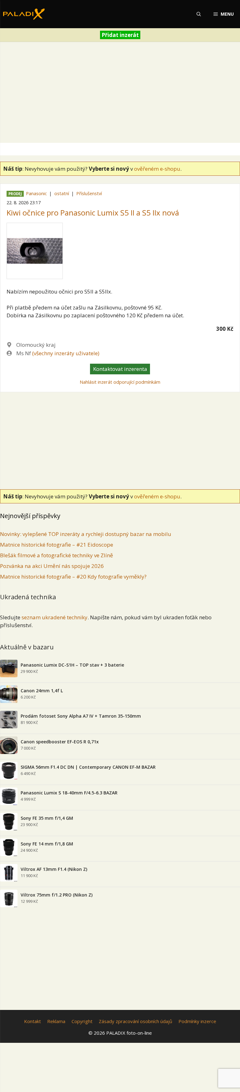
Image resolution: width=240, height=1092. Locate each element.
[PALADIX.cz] (24, 14)
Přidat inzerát (120, 35)
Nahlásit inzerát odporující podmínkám (120, 382)
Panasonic (36, 193)
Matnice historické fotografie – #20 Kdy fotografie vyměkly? (73, 576)
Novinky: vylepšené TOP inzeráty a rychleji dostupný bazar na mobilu (85, 534)
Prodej (15, 193)
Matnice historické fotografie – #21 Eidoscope (56, 544)
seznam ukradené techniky (55, 617)
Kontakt (32, 1021)
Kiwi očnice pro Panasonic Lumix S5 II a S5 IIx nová (93, 212)
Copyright (82, 1021)
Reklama (56, 1021)
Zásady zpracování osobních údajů (135, 1021)
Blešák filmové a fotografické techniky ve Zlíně (56, 555)
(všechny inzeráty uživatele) (65, 353)
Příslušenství (89, 193)
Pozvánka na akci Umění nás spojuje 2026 (52, 565)
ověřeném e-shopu (157, 168)
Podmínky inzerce (197, 1021)
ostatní (61, 193)
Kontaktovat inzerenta (120, 368)
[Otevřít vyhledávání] (198, 14)
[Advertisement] (120, 94)
